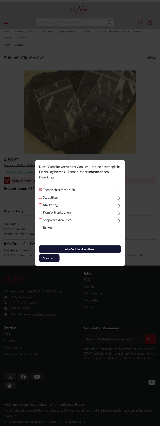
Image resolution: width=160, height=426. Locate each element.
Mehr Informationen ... (96, 171)
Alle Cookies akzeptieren (80, 249)
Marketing (50, 205)
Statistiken (50, 197)
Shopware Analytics (57, 220)
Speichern (49, 257)
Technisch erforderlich (59, 190)
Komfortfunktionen (57, 212)
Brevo (47, 227)
